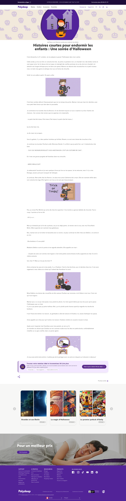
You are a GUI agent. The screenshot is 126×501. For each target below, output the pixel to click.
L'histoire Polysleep (36, 471)
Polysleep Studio (48, 478)
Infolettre (46, 473)
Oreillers (39, 7)
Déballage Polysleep (24, 473)
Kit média (46, 474)
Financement (22, 478)
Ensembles (54, 7)
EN (96, 7)
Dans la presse (35, 482)
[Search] (99, 7)
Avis (32, 473)
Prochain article (102, 381)
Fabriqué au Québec (36, 476)
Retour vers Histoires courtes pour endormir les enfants (63, 42)
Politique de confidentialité (62, 491)
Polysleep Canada (24, 494)
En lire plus (42, 422)
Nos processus (35, 474)
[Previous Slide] (14, 408)
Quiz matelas (60, 478)
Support (90, 7)
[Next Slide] (111, 408)
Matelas (33, 7)
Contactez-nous (23, 474)
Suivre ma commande (24, 471)
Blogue (46, 471)
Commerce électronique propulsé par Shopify (46, 494)
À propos (82, 7)
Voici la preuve (23, 452)
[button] (106, 7)
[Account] (103, 7)
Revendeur (47, 476)
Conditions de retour (47, 491)
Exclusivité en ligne (23, 2)
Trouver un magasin (62, 480)
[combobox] (54, 497)
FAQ (20, 476)
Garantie (21, 480)
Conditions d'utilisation (77, 491)
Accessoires (46, 7)
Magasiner (59, 471)
